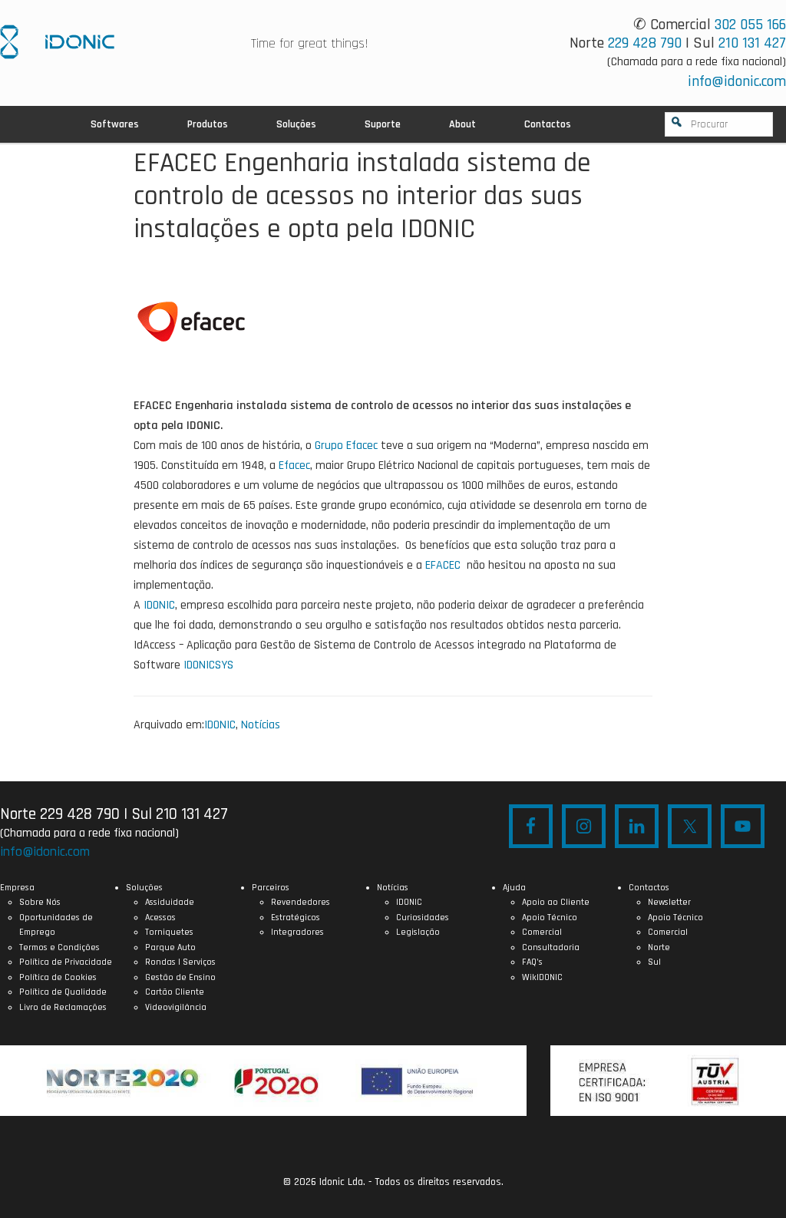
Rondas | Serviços (180, 962)
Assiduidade (169, 902)
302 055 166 (750, 25)
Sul (654, 962)
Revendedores (300, 902)
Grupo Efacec (346, 445)
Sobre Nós (40, 902)
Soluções (144, 887)
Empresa (17, 887)
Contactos (649, 887)
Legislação (418, 932)
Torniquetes (169, 932)
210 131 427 (752, 43)
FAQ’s (532, 962)
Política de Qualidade (63, 992)
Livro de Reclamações (63, 1007)
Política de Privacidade (65, 962)
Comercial (542, 932)
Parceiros (270, 887)
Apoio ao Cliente (556, 902)
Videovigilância (175, 1007)
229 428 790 (645, 43)
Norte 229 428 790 (60, 814)
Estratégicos (295, 917)
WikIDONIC (542, 977)
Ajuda (514, 887)
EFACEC (443, 565)
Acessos (160, 917)
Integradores (297, 932)
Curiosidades (422, 917)
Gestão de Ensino (180, 977)
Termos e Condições (59, 947)
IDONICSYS (57, 42)
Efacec (294, 465)
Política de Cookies (58, 977)
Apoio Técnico (549, 917)
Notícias (260, 725)
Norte (659, 947)
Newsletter (669, 902)
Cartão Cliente (174, 992)
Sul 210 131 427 (179, 814)
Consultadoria (551, 947)
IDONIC (159, 605)
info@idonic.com (737, 81)
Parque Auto (170, 947)
